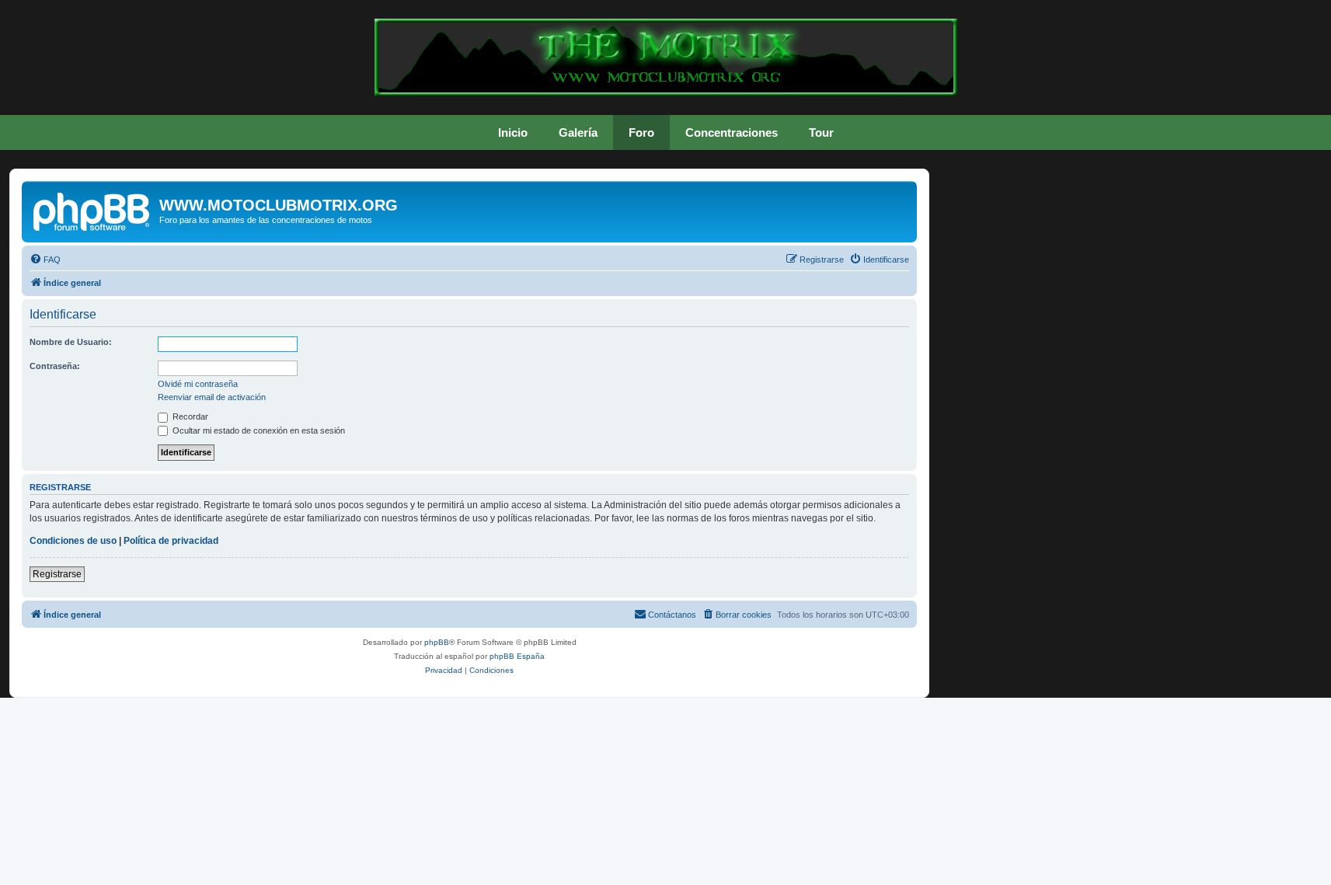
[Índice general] (92, 210)
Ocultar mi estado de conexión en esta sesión (257, 430)
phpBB (436, 642)
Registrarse (57, 574)
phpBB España (517, 656)
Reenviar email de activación (212, 397)
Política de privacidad (171, 540)
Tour (821, 132)
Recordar (189, 416)
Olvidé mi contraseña (198, 383)
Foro (641, 132)
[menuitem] (45, 259)
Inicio (513, 132)
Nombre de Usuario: (71, 342)
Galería (578, 132)
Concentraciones (731, 132)
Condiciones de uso (73, 540)
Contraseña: (55, 366)
